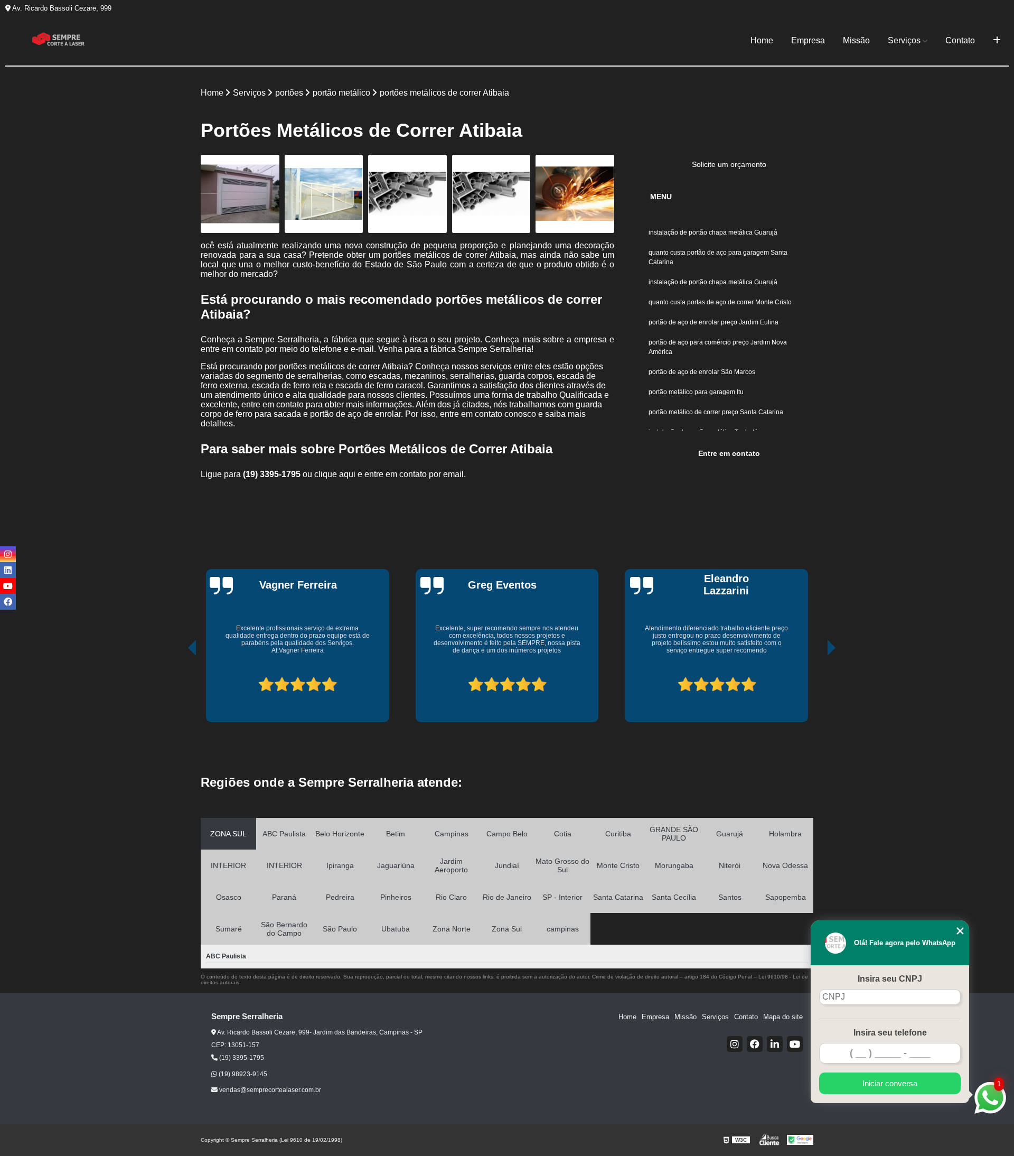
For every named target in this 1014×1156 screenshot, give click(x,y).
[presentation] (177, 687)
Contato (960, 40)
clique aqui (334, 474)
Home (761, 40)
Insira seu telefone (890, 1032)
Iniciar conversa (889, 1083)
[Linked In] (775, 1044)
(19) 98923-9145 (242, 1074)
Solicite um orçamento (729, 164)
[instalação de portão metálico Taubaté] (407, 194)
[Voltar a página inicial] (58, 41)
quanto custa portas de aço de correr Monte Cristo (720, 302)
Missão (856, 40)
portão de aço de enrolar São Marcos (702, 372)
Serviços (904, 40)
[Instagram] (735, 1044)
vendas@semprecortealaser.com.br (269, 1090)
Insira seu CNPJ (890, 978)
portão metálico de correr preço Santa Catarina (716, 412)
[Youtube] (795, 1044)
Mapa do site (783, 1017)
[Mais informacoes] (997, 40)
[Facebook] (755, 1044)
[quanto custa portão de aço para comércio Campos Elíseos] (575, 194)
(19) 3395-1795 (273, 474)
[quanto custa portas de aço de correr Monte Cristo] (324, 194)
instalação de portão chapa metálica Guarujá (713, 232)
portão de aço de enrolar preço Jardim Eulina (713, 322)
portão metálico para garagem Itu (697, 392)
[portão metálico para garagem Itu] (240, 194)
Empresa (808, 40)
